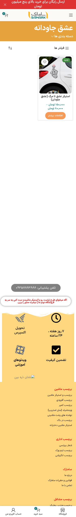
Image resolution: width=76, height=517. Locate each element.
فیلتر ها (59, 48)
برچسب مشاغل (63, 499)
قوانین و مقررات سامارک (60, 480)
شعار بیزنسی (65, 445)
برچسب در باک (64, 420)
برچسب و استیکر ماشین (60, 395)
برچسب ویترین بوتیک (61, 505)
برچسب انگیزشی (64, 455)
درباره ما (68, 475)
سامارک (67, 469)
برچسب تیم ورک (64, 450)
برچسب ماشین (63, 389)
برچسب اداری (64, 439)
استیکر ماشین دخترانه (61, 425)
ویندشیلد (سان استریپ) (60, 410)
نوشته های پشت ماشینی (60, 415)
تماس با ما (67, 485)
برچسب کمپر (65, 405)
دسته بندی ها (63, 36)
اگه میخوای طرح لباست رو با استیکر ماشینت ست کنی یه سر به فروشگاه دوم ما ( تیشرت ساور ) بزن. (36, 301)
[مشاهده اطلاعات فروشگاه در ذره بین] (24, 377)
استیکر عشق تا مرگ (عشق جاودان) (55, 98)
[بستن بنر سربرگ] (5, 4)
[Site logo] (38, 15)
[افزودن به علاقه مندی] (44, 62)
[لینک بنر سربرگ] (44, 4)
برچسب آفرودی (64, 400)
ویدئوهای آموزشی (20, 362)
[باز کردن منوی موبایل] (71, 15)
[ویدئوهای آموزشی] (20, 350)
